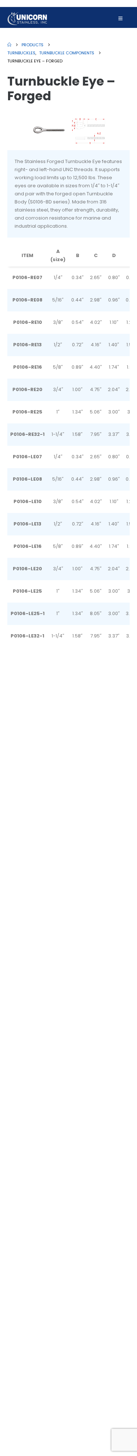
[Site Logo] (27, 18)
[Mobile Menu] (120, 18)
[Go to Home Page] (9, 45)
